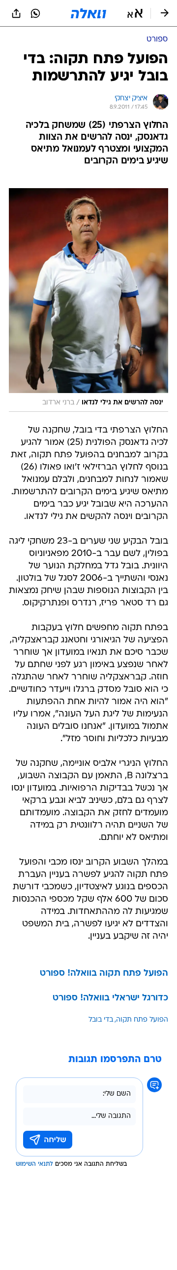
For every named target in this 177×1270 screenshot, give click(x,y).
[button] (135, 13)
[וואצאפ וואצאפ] (35, 13)
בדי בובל (100, 1020)
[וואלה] (88, 13)
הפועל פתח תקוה (142, 1020)
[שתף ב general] (16, 13)
